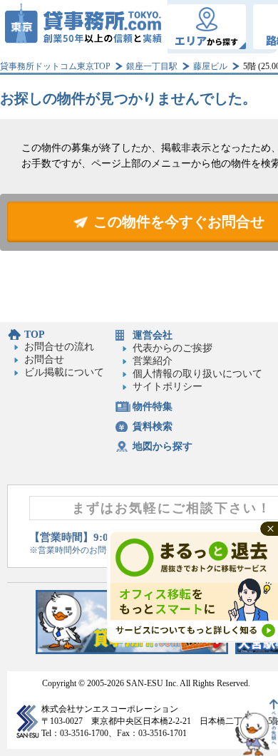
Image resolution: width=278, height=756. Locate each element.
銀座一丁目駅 (151, 66)
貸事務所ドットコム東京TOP (55, 66)
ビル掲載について (64, 372)
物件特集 (153, 406)
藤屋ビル (210, 66)
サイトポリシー (167, 386)
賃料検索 (153, 426)
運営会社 (153, 335)
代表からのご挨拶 (172, 348)
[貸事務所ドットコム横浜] (132, 651)
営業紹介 (153, 361)
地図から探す (162, 446)
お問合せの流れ (59, 346)
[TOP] (84, 26)
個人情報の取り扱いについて (197, 373)
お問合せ (44, 359)
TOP (34, 334)
